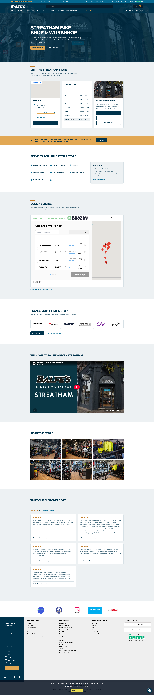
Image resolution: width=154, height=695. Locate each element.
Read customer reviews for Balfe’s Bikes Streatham (46, 591)
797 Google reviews (49, 510)
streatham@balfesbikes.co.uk (46, 112)
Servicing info (108, 122)
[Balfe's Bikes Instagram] (5, 677)
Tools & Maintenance (71, 10)
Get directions (37, 47)
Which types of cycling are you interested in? (12, 647)
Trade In (61, 648)
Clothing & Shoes (29, 10)
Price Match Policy (63, 638)
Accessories (61, 10)
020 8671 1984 (41, 118)
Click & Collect (30, 625)
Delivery (29, 623)
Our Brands (94, 629)
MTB (9, 654)
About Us (94, 625)
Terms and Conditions (32, 634)
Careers (93, 636)
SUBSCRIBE (12, 668)
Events (61, 644)
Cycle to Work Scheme (64, 625)
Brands (81, 10)
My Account (94, 623)
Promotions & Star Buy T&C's (66, 627)
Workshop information (109, 118)
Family (9, 663)
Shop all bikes (37, 333)
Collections (94, 638)
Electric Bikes (19, 10)
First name (7, 630)
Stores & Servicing (128, 10)
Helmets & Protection (41, 10)
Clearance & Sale (90, 10)
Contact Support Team (138, 624)
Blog (93, 627)
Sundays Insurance (63, 636)
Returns (29, 631)
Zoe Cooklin (36, 538)
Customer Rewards (63, 629)
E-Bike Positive (63, 646)
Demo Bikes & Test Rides (65, 631)
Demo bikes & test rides (54, 333)
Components (52, 10)
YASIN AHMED (37, 583)
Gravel (9, 657)
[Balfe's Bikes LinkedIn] (14, 677)
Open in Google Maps (99, 179)
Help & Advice (139, 10)
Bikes (12, 10)
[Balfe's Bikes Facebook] (10, 677)
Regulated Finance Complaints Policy (68, 650)
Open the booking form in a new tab (41, 289)
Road (9, 651)
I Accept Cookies (77, 690)
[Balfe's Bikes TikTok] (19, 677)
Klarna (60, 634)
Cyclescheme (30, 629)
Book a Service (62, 623)
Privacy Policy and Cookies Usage (35, 636)
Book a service (53, 47)
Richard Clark (84, 538)
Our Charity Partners (96, 631)
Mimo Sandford (37, 561)
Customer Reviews (96, 634)
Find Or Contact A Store (137, 629)
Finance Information (31, 627)
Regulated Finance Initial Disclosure (67, 652)
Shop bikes (102, 140)
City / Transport (11, 660)
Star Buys (61, 640)
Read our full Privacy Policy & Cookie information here (77, 686)
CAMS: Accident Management (66, 642)
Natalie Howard (85, 561)
